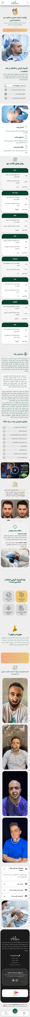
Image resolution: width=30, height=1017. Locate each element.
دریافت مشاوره (15, 958)
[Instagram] (16, 980)
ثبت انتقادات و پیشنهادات (15, 965)
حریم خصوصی (15, 962)
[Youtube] (13, 980)
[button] (15, 470)
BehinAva (5, 1006)
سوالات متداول (15, 960)
